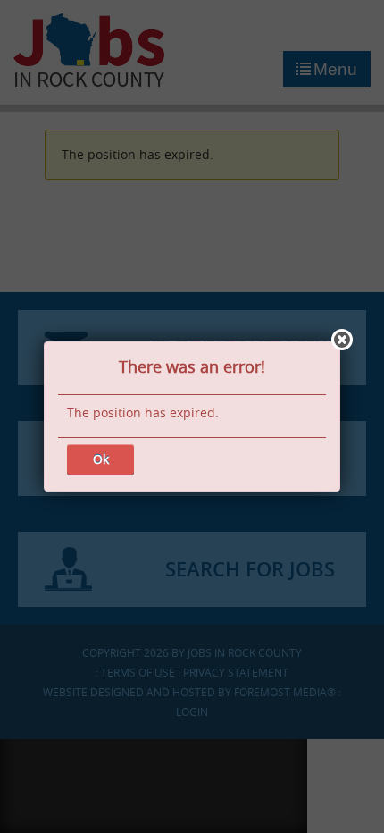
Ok (101, 458)
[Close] (342, 339)
